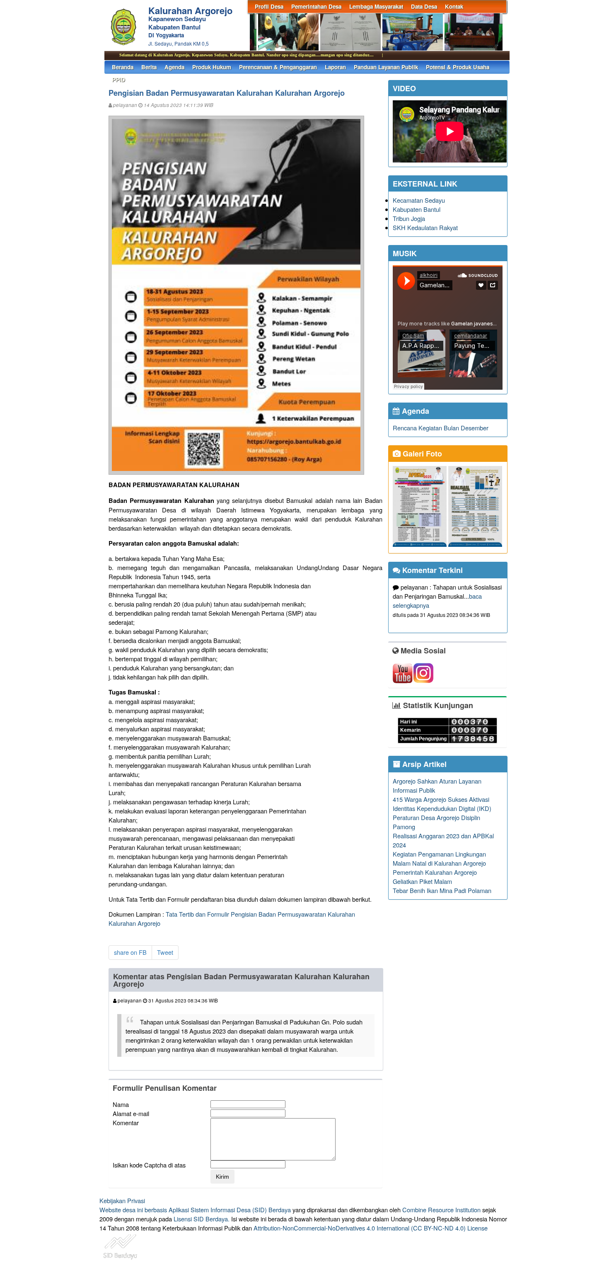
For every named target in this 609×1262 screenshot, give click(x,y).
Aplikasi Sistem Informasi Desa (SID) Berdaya (230, 1209)
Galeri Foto (421, 453)
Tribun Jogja (409, 218)
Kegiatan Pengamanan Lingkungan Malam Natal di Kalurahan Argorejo (439, 858)
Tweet (165, 952)
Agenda (174, 67)
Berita (149, 67)
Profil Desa (269, 6)
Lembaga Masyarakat (376, 6)
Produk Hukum (211, 67)
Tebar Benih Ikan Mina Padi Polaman (442, 890)
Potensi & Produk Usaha (457, 67)
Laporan (335, 67)
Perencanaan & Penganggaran (278, 67)
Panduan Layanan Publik (386, 67)
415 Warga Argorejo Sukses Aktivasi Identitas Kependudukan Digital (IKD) (442, 804)
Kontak (454, 6)
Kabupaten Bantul (416, 209)
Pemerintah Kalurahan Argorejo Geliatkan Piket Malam (435, 877)
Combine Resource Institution (441, 1209)
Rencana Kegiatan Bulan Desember (440, 427)
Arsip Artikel (423, 764)
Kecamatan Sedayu (419, 200)
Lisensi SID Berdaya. (202, 1218)
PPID (118, 79)
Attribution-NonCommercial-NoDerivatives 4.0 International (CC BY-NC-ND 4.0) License (371, 1227)
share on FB (130, 952)
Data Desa (424, 6)
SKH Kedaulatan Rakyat (425, 227)
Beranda (122, 67)
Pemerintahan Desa (316, 6)
